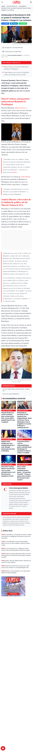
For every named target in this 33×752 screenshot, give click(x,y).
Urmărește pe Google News (13, 51)
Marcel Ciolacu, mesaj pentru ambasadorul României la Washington (16, 68)
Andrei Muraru (26, 177)
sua (4, 390)
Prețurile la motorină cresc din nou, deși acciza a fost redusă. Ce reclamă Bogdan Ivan (15, 566)
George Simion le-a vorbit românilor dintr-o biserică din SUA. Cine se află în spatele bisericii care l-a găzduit (8, 417)
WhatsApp (23, 23)
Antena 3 (15, 172)
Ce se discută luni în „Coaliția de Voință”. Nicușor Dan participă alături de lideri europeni (15, 549)
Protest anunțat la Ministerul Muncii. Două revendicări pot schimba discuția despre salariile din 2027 (16, 555)
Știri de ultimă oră (14, 394)
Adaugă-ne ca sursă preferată (14, 47)
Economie (20, 439)
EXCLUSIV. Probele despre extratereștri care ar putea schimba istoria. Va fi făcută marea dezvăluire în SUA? (8, 471)
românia (27, 389)
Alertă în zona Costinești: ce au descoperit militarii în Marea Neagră (15, 572)
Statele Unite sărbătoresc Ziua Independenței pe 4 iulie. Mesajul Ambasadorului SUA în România (8, 446)
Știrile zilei (7, 531)
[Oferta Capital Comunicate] (16, 586)
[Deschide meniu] (2, 2)
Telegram (14, 23)
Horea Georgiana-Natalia (15, 55)
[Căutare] (30, 2)
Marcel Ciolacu (20, 108)
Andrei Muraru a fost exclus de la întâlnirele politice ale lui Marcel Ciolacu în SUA (16, 73)
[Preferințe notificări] (3, 748)
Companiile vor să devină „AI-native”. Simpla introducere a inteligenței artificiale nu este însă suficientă (16, 536)
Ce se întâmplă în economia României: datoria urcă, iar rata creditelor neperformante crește (15, 543)
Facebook (6, 23)
